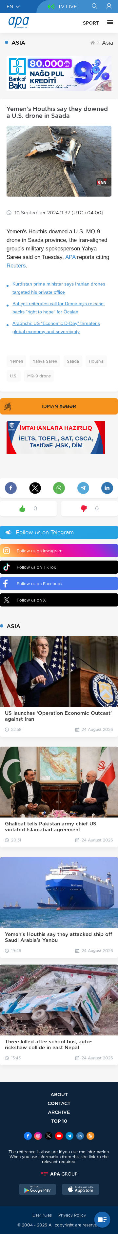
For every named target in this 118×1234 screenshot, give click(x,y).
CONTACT (59, 1103)
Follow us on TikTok (36, 567)
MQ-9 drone (39, 375)
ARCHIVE (59, 1112)
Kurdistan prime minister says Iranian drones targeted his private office (58, 288)
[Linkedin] (80, 1136)
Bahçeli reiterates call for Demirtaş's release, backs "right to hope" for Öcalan (58, 307)
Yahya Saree (45, 361)
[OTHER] (108, 23)
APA (70, 257)
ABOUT (59, 1094)
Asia (107, 43)
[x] (48, 1136)
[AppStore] (80, 1190)
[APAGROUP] (59, 1174)
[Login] (109, 6)
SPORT (91, 23)
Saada (73, 361)
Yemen (16, 361)
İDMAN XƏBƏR (59, 406)
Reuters (16, 266)
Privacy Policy (72, 1215)
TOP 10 (59, 1121)
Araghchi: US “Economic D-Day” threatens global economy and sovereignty (56, 327)
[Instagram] (38, 1136)
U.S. (13, 375)
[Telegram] (69, 1136)
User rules (42, 1215)
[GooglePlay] (37, 1190)
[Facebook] (28, 1136)
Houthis (96, 361)
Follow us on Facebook (40, 583)
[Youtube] (59, 1136)
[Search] (94, 6)
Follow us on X (31, 600)
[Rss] (90, 1136)
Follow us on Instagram (39, 550)
